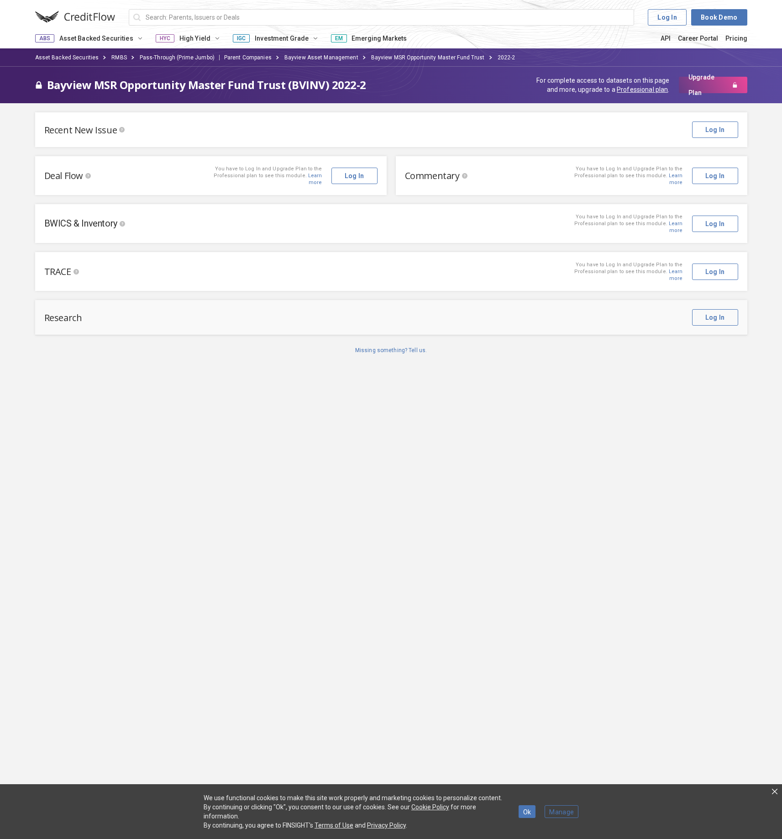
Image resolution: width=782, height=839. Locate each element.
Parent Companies (248, 57)
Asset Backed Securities (67, 57)
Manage (561, 812)
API (666, 38)
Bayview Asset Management (321, 57)
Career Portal (698, 38)
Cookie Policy (430, 807)
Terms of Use (334, 825)
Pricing (736, 38)
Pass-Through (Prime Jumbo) (177, 57)
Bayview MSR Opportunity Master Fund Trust (428, 57)
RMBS (118, 57)
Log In (667, 17)
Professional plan (642, 89)
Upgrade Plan (701, 85)
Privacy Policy (386, 825)
